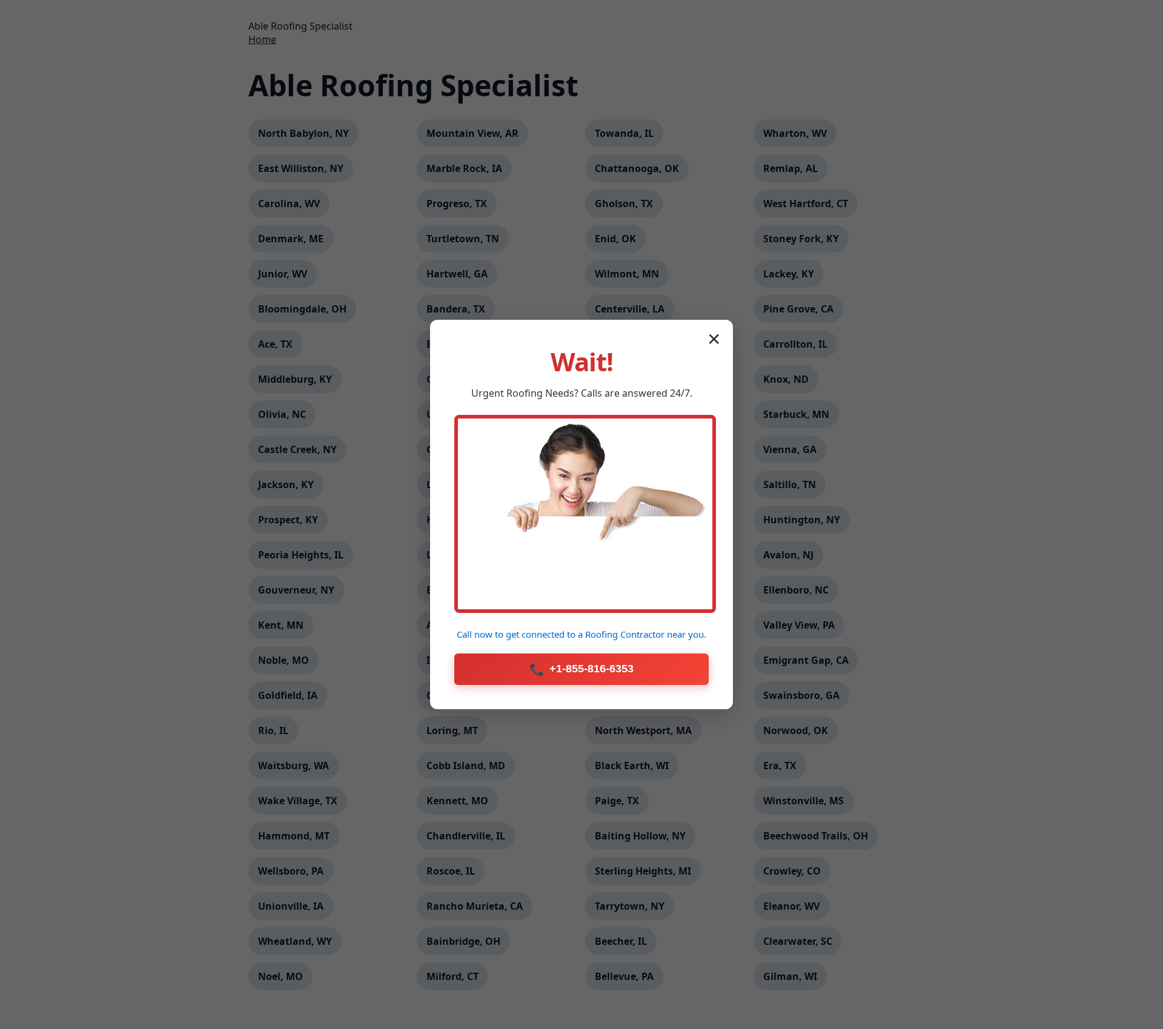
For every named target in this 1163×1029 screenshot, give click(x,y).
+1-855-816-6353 (581, 669)
